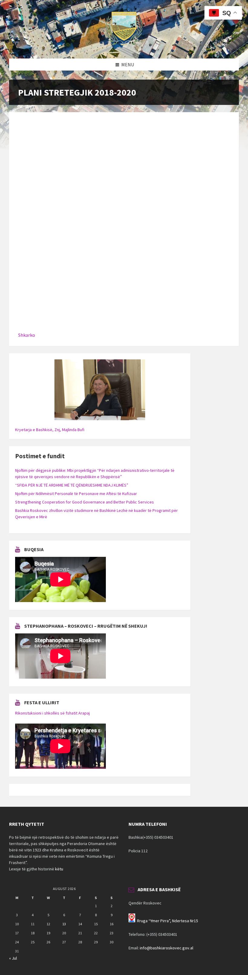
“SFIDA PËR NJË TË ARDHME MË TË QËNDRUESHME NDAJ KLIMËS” (71, 485)
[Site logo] (124, 47)
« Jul (13, 958)
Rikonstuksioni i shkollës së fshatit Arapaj (52, 713)
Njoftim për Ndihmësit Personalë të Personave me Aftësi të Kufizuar (76, 493)
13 (64, 924)
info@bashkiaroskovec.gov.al (166, 948)
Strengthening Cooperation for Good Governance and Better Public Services (84, 502)
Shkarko (26, 335)
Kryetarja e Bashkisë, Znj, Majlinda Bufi (49, 429)
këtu (59, 869)
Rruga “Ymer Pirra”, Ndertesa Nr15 (167, 920)
